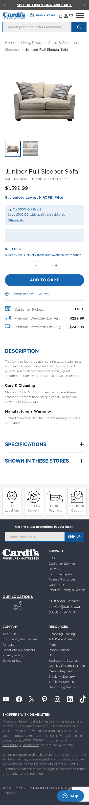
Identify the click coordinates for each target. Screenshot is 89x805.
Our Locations (12, 508)
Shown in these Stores (29, 293)
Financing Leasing (62, 634)
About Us (9, 634)
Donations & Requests (18, 650)
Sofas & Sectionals (63, 42)
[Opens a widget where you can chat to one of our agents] (70, 796)
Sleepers (12, 49)
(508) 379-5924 (34, 740)
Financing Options (77, 508)
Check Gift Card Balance (67, 666)
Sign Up (74, 536)
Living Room (31, 42)
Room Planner (59, 650)
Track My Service (61, 682)
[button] (4, 5)
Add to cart (44, 279)
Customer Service (62, 564)
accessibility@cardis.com (20, 745)
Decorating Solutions (64, 687)
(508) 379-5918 (62, 612)
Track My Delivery (33, 508)
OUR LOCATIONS (17, 596)
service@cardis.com (65, 606)
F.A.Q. (53, 558)
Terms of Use (12, 661)
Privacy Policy (12, 655)
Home (10, 42)
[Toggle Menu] (80, 15)
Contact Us (57, 585)
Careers (8, 645)
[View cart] (61, 16)
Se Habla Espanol (61, 574)
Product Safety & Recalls (67, 590)
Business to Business (64, 661)
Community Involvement (20, 639)
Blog (52, 655)
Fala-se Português (62, 579)
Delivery (55, 569)
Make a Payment (55, 508)
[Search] (78, 27)
